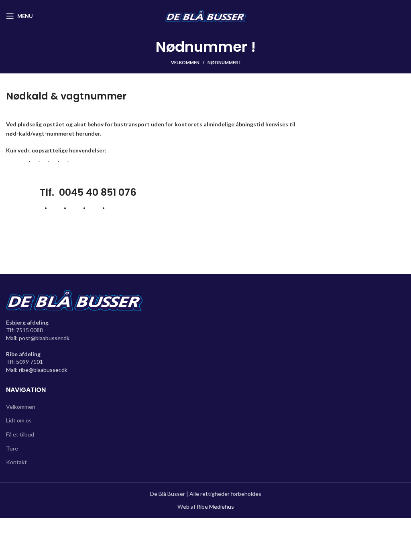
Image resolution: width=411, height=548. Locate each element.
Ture (12, 448)
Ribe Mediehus (215, 506)
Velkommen (185, 62)
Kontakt (16, 462)
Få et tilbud (20, 434)
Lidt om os (19, 420)
